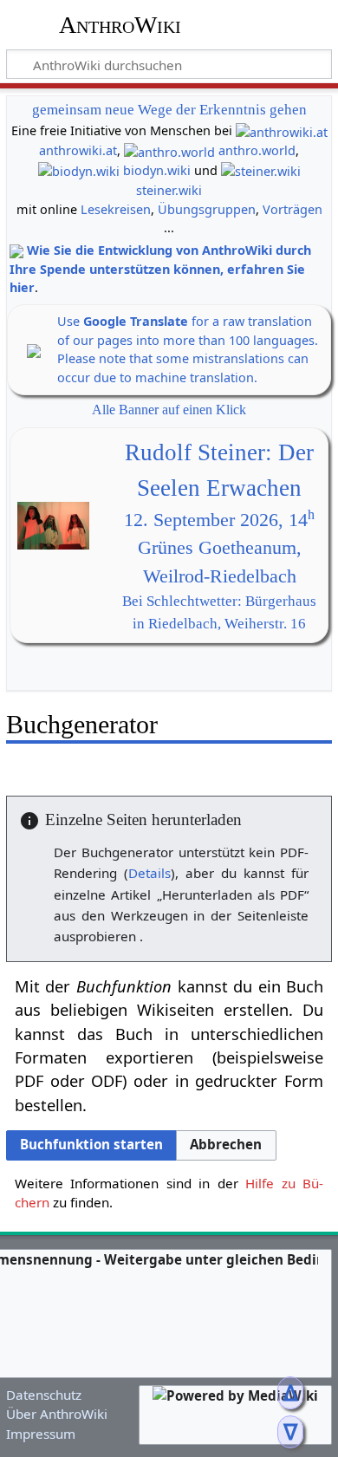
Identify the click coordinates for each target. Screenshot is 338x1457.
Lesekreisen (116, 209)
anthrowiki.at (78, 150)
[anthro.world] (169, 150)
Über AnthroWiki (56, 1413)
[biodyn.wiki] (79, 170)
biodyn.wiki (157, 170)
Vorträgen (292, 209)
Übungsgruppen (207, 209)
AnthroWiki (120, 25)
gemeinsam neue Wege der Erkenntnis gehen (169, 109)
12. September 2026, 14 (219, 520)
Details (149, 872)
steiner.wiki (169, 190)
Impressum (40, 1433)
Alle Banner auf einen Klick (169, 409)
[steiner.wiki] (261, 170)
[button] (226, 1145)
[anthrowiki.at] (282, 130)
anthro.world (257, 150)
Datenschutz (43, 1394)
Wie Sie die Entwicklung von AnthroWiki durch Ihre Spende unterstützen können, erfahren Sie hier (160, 269)
